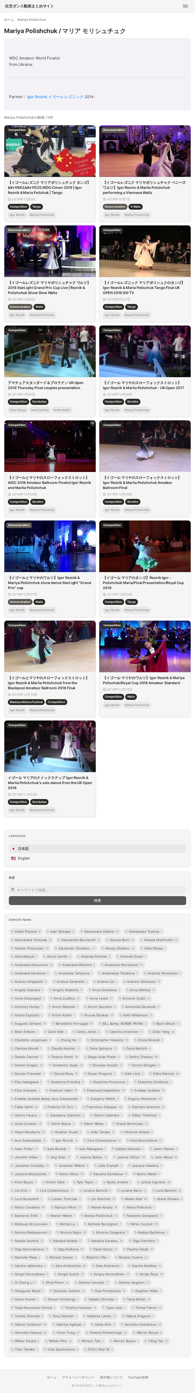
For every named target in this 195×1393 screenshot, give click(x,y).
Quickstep (39, 401)
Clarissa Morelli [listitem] (28, 1048)
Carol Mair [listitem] (57, 1032)
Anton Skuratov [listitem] (102, 1007)
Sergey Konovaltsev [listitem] (111, 1274)
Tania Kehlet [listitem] (138, 1299)
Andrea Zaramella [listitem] (72, 981)
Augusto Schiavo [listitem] (30, 1023)
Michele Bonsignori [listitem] (104, 1224)
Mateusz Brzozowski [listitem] (32, 1224)
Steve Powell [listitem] (26, 1299)
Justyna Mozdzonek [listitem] (32, 1174)
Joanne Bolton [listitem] (93, 1157)
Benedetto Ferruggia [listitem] (74, 1023)
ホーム (9, 20)
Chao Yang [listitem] (163, 1032)
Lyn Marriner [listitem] (103, 1199)
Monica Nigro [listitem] (73, 1232)
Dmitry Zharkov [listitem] (143, 1057)
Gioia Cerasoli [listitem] (28, 1124)
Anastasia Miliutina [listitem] (78, 965)
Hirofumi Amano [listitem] (138, 1132)
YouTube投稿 (138, 1377)
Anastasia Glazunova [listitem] (34, 965)
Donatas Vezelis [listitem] (107, 1065)
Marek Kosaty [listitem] (104, 1207)
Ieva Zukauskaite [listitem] (30, 1140)
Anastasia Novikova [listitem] (32, 973)
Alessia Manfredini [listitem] (161, 940)
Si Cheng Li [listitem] (25, 1282)
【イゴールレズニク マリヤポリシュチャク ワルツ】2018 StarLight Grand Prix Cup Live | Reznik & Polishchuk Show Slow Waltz (49, 287)
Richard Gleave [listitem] (63, 1257)
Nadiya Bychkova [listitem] (153, 1232)
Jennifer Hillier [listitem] (28, 1157)
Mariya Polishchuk (42, 215)
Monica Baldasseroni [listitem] (33, 1232)
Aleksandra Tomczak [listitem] (33, 940)
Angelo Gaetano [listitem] (29, 990)
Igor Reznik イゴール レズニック (55, 96)
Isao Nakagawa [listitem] (92, 1149)
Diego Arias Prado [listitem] (103, 1057)
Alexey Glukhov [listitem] (120, 948)
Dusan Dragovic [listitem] (101, 1073)
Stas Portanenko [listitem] (110, 1291)
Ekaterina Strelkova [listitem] (154, 1082)
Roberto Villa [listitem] (97, 1257)
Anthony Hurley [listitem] (28, 1007)
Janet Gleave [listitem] (165, 1149)
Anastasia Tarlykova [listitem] (75, 973)
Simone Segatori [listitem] (134, 1282)
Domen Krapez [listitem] (29, 1065)
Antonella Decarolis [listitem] (142, 1007)
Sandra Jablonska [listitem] (30, 1266)
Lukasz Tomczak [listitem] (66, 1199)
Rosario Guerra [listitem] (133, 1257)
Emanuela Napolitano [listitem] (106, 1090)
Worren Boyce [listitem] (125, 1341)
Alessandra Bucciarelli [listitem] (80, 940)
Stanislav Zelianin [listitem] (69, 1291)
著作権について (111, 1377)
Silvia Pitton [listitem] (57, 1282)
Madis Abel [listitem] (136, 1199)
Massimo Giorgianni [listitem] (144, 1216)
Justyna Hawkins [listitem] (147, 1166)
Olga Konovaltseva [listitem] (31, 1249)
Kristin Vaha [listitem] (56, 1182)
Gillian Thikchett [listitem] (146, 1115)
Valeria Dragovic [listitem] (140, 1316)
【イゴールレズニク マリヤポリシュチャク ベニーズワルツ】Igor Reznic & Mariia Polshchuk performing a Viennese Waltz (144, 187)
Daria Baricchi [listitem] (138, 1048)
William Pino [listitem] (60, 1341)
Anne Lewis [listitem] (101, 998)
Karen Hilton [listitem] (71, 1174)
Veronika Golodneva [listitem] (142, 1324)
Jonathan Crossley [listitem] (32, 1166)
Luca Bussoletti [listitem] (28, 1199)
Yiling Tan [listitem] (158, 1341)
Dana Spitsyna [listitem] (103, 1048)
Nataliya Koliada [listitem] (67, 1241)
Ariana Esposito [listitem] (28, 1015)
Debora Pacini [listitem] (65, 1057)
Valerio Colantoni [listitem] (30, 1324)
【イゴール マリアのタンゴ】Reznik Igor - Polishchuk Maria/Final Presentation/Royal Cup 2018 (143, 582)
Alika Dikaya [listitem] (155, 948)
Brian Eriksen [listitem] (26, 1032)
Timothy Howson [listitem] (80, 1308)
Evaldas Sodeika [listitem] (149, 1090)
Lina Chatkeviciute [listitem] (56, 1190)
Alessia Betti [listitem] (122, 940)
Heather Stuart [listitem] (68, 1132)
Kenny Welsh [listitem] (148, 1174)
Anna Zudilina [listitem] (67, 998)
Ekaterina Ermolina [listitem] (67, 1082)
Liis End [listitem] (22, 1190)
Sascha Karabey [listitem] (146, 1266)
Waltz (39, 306)
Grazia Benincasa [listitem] (132, 1124)
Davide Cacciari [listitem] (28, 1057)
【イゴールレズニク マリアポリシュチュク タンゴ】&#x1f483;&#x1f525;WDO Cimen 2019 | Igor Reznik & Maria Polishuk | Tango (49, 187)
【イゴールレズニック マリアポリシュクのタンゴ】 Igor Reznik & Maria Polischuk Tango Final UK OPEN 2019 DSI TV (144, 287)
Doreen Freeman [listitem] (29, 1073)
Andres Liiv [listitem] (107, 981)
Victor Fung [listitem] (68, 1332)
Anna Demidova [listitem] (106, 990)
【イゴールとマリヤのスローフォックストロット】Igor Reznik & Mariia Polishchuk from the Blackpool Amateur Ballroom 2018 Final (48, 682)
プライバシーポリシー (78, 1377)
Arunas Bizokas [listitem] (98, 1015)
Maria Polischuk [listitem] (140, 1207)
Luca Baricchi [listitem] (168, 1190)
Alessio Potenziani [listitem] (32, 948)
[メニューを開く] (185, 6)
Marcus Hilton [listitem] (68, 1207)
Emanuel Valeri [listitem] (63, 1090)
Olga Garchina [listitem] (145, 1241)
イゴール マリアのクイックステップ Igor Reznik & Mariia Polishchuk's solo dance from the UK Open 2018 (50, 782)
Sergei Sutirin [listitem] (71, 1274)
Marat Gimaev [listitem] (169, 1199)
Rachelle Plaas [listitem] (27, 1257)
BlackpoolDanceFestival (26, 701)
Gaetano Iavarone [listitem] (148, 1107)
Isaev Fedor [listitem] (26, 1149)
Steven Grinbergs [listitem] (63, 1299)
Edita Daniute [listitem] (166, 1073)
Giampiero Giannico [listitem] (67, 1115)
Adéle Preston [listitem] (28, 931)
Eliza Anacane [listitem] (27, 1090)
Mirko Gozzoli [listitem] (144, 1224)
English (20, 858)
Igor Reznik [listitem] (67, 1140)
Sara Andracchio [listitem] (70, 1266)
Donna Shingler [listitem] (145, 1065)
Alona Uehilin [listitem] (59, 956)
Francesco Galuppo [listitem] (104, 1107)
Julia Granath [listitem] (110, 1166)
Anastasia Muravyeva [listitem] (124, 965)
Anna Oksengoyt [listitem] (29, 998)
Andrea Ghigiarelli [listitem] (31, 981)
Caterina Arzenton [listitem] (126, 1032)
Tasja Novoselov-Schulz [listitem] (35, 1308)
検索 (97, 900)
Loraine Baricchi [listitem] (97, 1190)
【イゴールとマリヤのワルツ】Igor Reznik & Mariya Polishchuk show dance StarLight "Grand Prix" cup (49, 582)
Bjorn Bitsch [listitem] (168, 1023)
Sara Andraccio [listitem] (109, 1266)
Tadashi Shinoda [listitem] (102, 1299)
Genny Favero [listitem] (27, 1115)
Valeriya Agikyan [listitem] (70, 1324)
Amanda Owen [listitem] (133, 956)
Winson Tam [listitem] (93, 1341)
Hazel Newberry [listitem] (30, 1132)
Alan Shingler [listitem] (62, 931)
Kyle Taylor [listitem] (87, 1182)
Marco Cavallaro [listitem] (30, 1207)
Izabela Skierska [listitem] (129, 1149)
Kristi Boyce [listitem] (25, 1182)
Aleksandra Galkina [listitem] (101, 931)
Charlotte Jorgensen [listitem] (33, 1040)
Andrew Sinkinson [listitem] (143, 981)
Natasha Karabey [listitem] (107, 1241)
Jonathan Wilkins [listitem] (73, 1166)
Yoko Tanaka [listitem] (26, 1349)
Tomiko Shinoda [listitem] (29, 1316)
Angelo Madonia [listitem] (68, 990)
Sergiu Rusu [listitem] (151, 1274)
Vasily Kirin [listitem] (105, 1324)
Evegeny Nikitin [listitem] (105, 1099)
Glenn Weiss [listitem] (95, 1124)
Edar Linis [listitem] (134, 1073)
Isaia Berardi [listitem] (58, 1149)
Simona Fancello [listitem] (93, 1282)
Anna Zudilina (39, 410)
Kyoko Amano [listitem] (119, 1182)
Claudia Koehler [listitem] (65, 1048)
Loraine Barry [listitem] (133, 1190)
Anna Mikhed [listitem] (142, 990)
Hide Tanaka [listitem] (103, 1132)
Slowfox (132, 401)
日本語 (20, 848)
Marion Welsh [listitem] (63, 1216)
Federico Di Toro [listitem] (62, 1107)
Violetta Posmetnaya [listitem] (108, 1332)
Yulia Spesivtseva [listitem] (62, 1349)
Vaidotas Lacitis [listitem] (101, 1316)
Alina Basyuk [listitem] (26, 956)
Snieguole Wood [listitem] (29, 1291)
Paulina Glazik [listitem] (140, 1249)
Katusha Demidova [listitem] (110, 1174)
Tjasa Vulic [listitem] (116, 1308)
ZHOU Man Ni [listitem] (100, 1349)
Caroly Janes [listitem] (88, 1032)
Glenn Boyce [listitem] (62, 1124)
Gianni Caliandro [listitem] (108, 1115)
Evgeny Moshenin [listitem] (145, 1099)
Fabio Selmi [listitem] (26, 1107)
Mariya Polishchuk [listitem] (100, 1216)
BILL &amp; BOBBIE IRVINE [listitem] (125, 1023)
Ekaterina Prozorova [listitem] (110, 1082)
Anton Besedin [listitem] (65, 1007)
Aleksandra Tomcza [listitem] (145, 931)
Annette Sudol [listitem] (136, 998)
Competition (18, 206)
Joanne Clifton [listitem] (131, 1157)
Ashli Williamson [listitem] (138, 1015)
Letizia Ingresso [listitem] (156, 1182)
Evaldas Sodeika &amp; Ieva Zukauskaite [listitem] (48, 1099)
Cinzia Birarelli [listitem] (150, 1040)
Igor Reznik (17, 215)
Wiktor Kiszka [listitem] (27, 1341)
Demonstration (115, 206)
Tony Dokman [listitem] (65, 1316)
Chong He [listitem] (70, 1040)
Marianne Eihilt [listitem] (28, 1216)
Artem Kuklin (62, 410)
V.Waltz (136, 206)
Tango (36, 206)
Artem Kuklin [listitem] (63, 1015)
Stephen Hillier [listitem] (148, 1291)
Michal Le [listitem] (69, 1224)
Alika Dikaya (18, 410)
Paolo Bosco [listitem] (105, 1249)
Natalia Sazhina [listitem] (29, 1241)
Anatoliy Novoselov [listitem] (164, 973)
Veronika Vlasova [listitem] (31, 1332)
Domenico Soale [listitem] (68, 1065)
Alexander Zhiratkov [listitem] (76, 948)
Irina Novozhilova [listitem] (146, 1140)
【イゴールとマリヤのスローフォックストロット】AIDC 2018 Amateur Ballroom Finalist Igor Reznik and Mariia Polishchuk (49, 482)
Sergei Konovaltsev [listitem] (31, 1274)
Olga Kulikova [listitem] (71, 1249)
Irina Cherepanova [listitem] (104, 1140)
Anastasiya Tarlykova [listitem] (120, 973)
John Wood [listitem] (166, 1157)
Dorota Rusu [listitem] (66, 1073)
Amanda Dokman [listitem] (95, 956)
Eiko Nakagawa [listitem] (28, 1082)
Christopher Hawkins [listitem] (109, 1040)
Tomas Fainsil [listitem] (148, 1308)
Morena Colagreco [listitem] (112, 1232)
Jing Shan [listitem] (60, 1157)
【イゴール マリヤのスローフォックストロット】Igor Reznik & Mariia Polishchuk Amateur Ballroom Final (142, 482)
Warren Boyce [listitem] (149, 1332)
